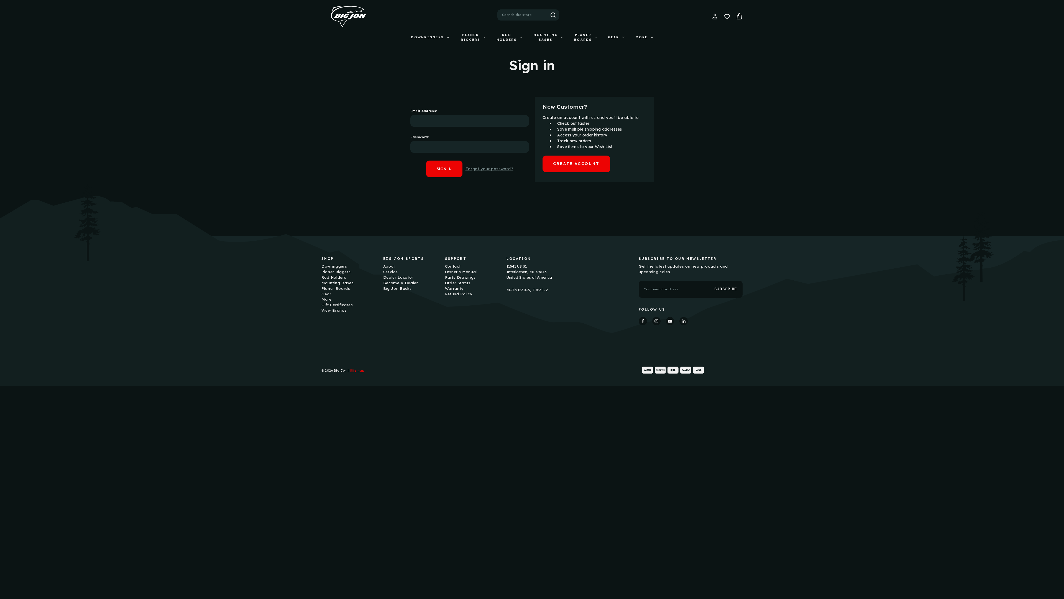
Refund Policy (458, 294)
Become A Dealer (400, 283)
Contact (453, 266)
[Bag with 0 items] (739, 16)
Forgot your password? (489, 168)
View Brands (334, 310)
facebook (643, 321)
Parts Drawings (460, 277)
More (642, 37)
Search (553, 15)
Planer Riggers (470, 37)
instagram (656, 321)
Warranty (454, 288)
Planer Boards (583, 37)
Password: (419, 137)
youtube (670, 321)
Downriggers (427, 37)
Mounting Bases (545, 37)
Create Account (576, 163)
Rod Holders (507, 37)
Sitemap (357, 370)
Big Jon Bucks (397, 288)
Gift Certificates (337, 305)
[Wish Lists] (727, 16)
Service (390, 272)
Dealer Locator (398, 277)
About (389, 266)
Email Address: (423, 111)
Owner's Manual (461, 272)
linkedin (683, 321)
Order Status (457, 283)
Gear (613, 37)
